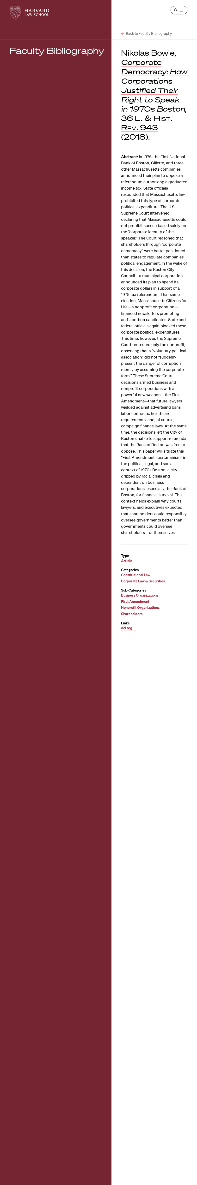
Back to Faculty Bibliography (148, 33)
